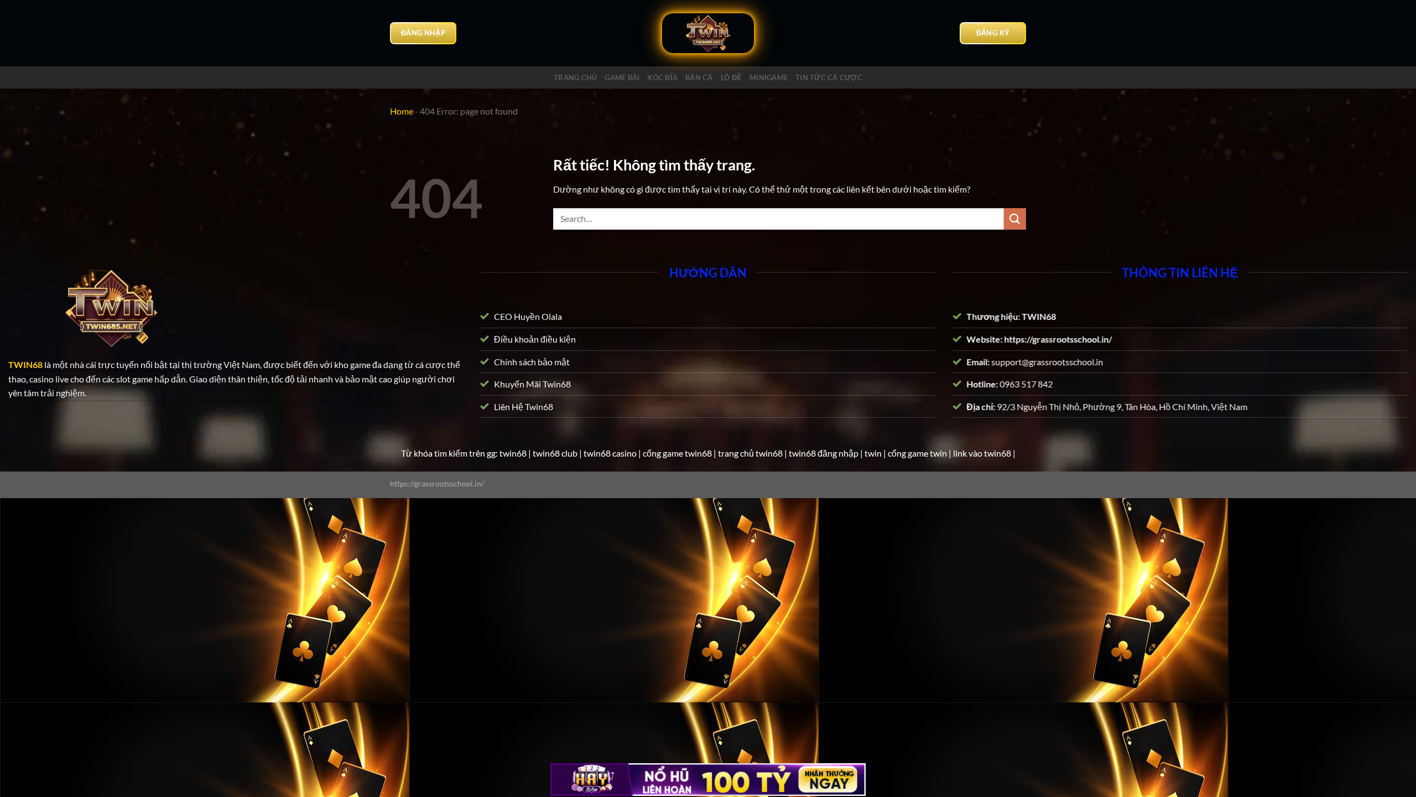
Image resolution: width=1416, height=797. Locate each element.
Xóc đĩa (662, 77)
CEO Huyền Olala (528, 316)
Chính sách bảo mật (532, 361)
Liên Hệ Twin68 (523, 406)
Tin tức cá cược (828, 77)
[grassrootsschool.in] (708, 33)
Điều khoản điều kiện (535, 339)
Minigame (768, 77)
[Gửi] (1015, 219)
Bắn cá (699, 77)
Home (401, 111)
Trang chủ (575, 77)
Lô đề (731, 77)
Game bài (622, 77)
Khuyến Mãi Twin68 (532, 384)
